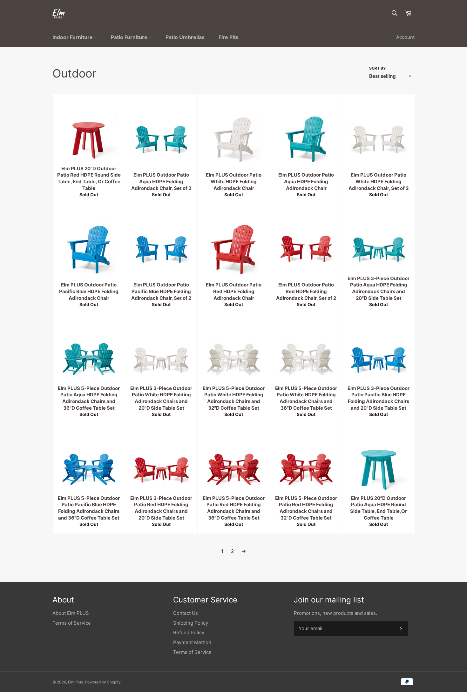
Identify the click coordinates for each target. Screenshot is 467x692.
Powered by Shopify (103, 682)
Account (405, 37)
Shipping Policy (190, 623)
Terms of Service (71, 623)
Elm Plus (75, 682)
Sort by (377, 68)
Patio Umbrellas (185, 37)
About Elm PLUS (70, 613)
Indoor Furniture (73, 37)
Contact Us (185, 613)
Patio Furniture (130, 37)
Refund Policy (188, 632)
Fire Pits (229, 37)
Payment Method (192, 642)
